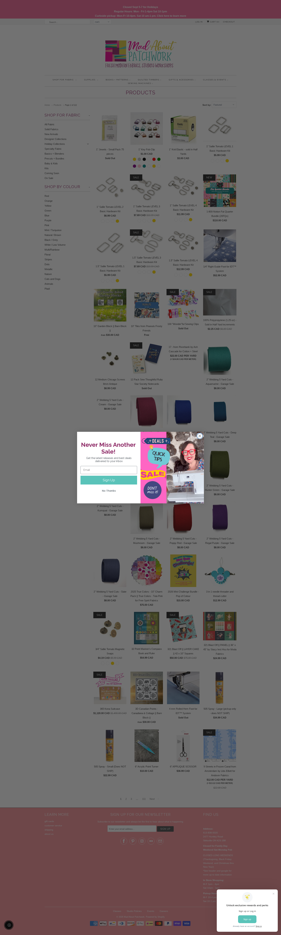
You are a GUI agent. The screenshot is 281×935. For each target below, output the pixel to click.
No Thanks (109, 491)
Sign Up (109, 480)
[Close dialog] (200, 436)
